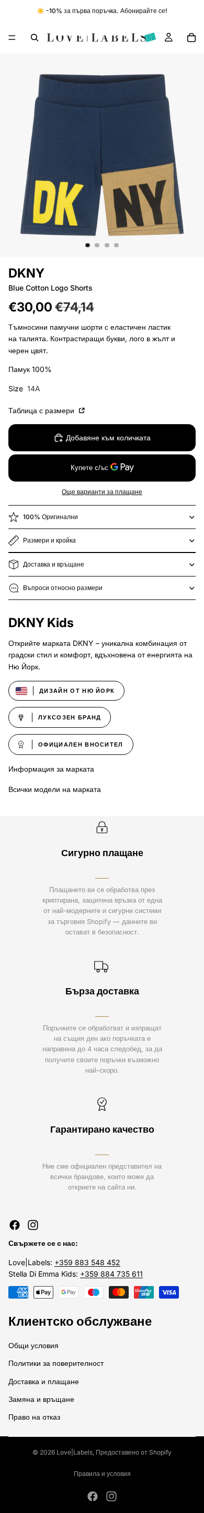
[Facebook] (14, 1225)
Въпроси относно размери (63, 588)
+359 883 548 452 (87, 1262)
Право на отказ (34, 1416)
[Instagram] (33, 1225)
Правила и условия (102, 1474)
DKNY (26, 273)
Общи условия (33, 1345)
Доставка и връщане (53, 564)
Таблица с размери (42, 410)
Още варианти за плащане (102, 492)
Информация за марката (51, 768)
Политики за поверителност (56, 1363)
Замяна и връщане (41, 1399)
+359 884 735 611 (111, 1273)
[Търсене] (34, 37)
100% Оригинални (50, 517)
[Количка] (191, 37)
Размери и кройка (49, 540)
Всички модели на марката (54, 789)
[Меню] (12, 38)
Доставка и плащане (43, 1380)
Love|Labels (74, 1452)
